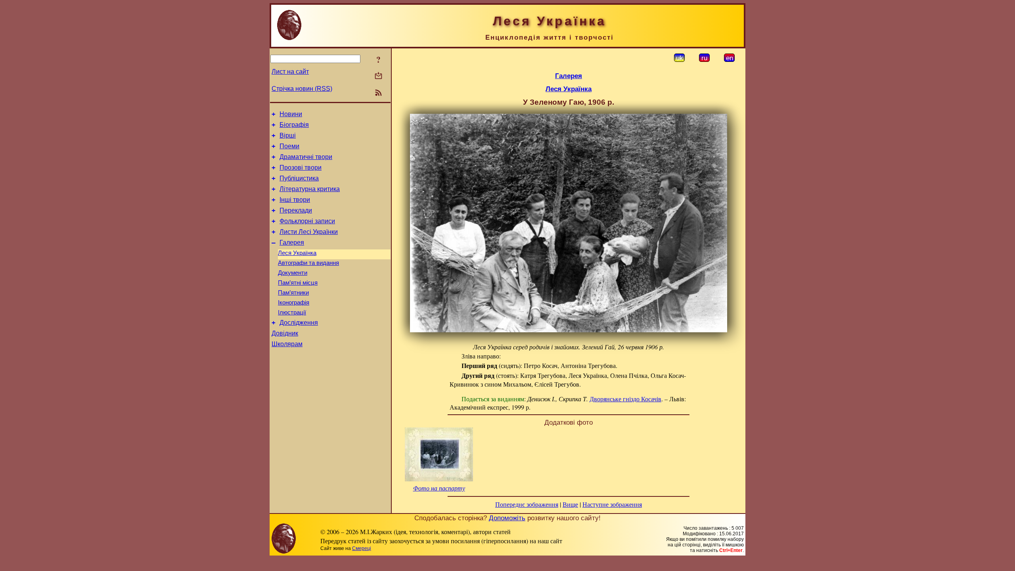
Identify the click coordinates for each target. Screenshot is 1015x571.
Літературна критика (310, 189)
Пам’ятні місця (298, 283)
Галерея (292, 242)
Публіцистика (299, 178)
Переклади (296, 210)
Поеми (289, 146)
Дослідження (299, 322)
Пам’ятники (293, 292)
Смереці (361, 548)
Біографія (294, 124)
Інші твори (295, 199)
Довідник (285, 333)
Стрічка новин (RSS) (302, 88)
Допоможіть (507, 518)
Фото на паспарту (439, 488)
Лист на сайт (290, 71)
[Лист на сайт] (378, 76)
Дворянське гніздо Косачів (625, 399)
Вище (570, 504)
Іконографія (293, 302)
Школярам (287, 344)
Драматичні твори (306, 156)
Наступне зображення (612, 504)
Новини (291, 114)
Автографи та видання (308, 263)
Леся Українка (297, 253)
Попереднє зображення (526, 504)
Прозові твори (301, 167)
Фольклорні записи (307, 221)
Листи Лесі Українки (309, 231)
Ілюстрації (292, 312)
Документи (292, 273)
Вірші (288, 135)
